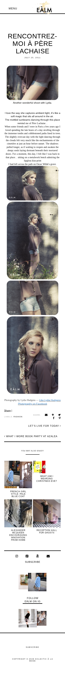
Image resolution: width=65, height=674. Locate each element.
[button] (13, 8)
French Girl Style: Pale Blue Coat (18, 494)
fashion (18, 417)
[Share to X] (59, 414)
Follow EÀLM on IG (33, 600)
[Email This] (46, 414)
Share (7, 410)
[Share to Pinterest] (60, 418)
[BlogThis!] (53, 414)
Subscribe (32, 562)
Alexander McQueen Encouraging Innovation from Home (18, 535)
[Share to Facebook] (54, 418)
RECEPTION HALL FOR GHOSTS (47, 531)
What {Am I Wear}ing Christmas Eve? (46, 478)
